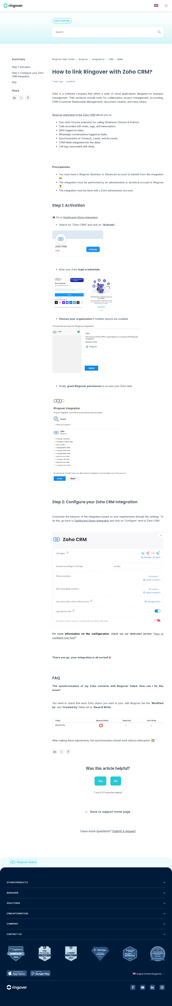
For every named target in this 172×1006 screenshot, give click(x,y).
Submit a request (124, 831)
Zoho (120, 59)
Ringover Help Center (63, 59)
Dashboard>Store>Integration (80, 217)
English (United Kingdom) (149, 974)
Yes (100, 781)
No (116, 781)
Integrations (98, 59)
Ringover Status (26, 862)
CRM (111, 59)
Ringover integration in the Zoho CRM (73, 114)
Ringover (83, 59)
